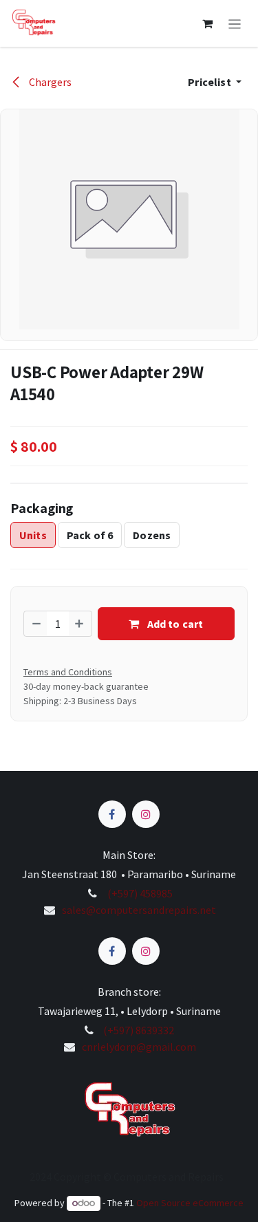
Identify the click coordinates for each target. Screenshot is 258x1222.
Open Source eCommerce (190, 1203)
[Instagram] (146, 814)
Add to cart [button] (173, 624)
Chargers (49, 82)
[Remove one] (35, 623)
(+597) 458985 (139, 893)
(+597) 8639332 (138, 1030)
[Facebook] (112, 814)
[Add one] (80, 623)
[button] (215, 82)
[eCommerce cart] (208, 23)
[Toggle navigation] (235, 23)
